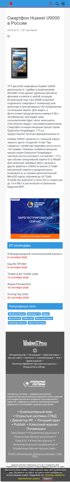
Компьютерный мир (36, 412)
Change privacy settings (34, 367)
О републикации (45, 358)
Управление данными (42, 432)
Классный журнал (43, 424)
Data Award (18, 432)
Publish (19, 424)
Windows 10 (34, 314)
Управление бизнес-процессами (34, 448)
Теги (58, 358)
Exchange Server (17, 322)
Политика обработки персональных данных (34, 364)
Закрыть (47, 478)
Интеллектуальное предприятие (34, 444)
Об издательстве (17, 355)
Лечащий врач (48, 420)
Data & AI (21, 440)
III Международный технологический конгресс (35, 254)
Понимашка (36, 429)
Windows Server (17, 314)
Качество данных (41, 440)
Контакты (29, 358)
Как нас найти (15, 358)
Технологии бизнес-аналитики (34, 436)
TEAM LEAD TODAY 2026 (22, 274)
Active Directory (36, 322)
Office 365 (28, 318)
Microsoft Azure (44, 318)
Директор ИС (22, 420)
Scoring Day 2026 (17, 294)
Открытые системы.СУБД (36, 416)
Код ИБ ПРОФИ (16, 264)
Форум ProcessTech (19, 284)
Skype (46, 314)
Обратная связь (51, 355)
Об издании (35, 355)
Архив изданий (34, 361)
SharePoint (14, 318)
